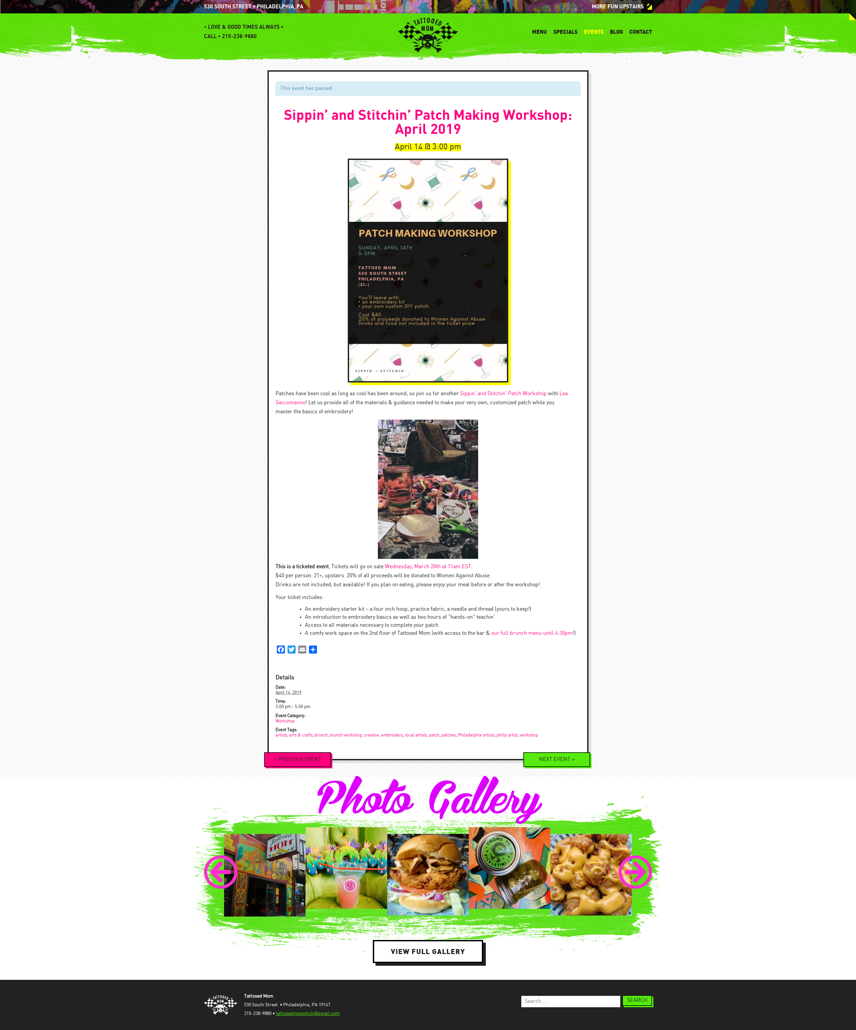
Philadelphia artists (476, 735)
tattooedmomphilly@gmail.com (308, 1013)
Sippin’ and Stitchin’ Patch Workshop (503, 394)
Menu (539, 31)
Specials (565, 31)
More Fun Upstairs (618, 7)
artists (281, 735)
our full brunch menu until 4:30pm (531, 633)
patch (434, 735)
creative (371, 735)
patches (448, 735)
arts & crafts (301, 735)
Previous (297, 759)
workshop (529, 735)
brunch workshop (346, 735)
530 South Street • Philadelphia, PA (253, 7)
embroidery (392, 735)
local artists (416, 735)
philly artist (507, 735)
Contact (640, 31)
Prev (220, 872)
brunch (321, 735)
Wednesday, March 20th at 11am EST (428, 567)
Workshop (285, 721)
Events (594, 31)
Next (557, 759)
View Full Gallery (428, 951)
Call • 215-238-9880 (230, 36)
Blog (616, 31)
